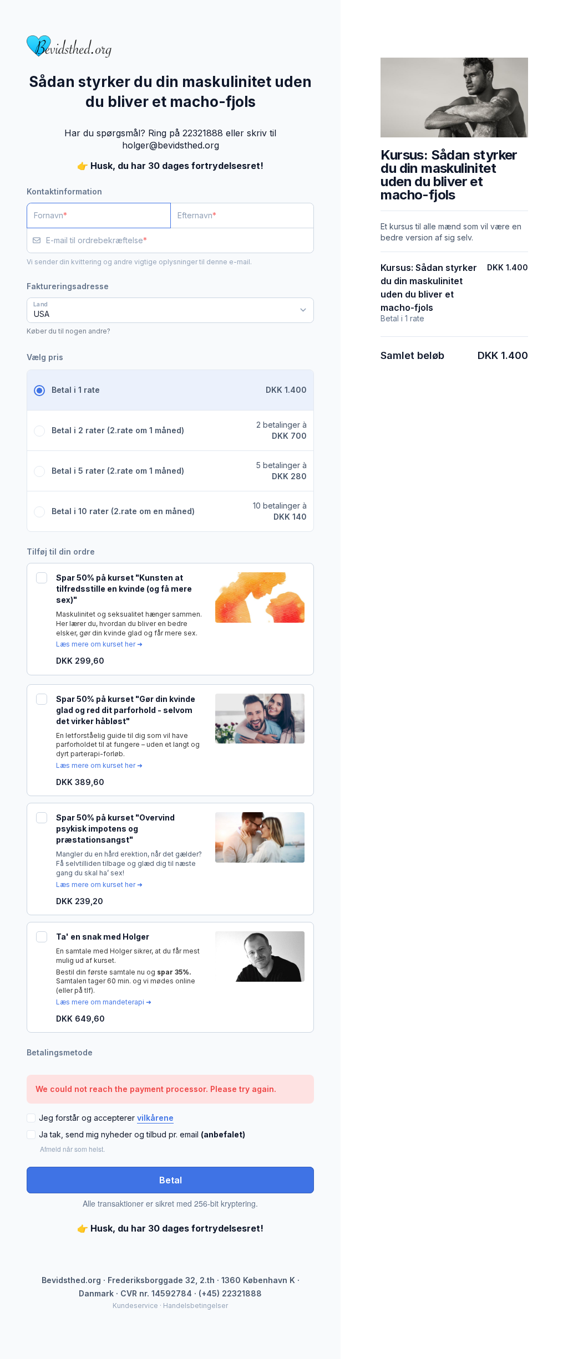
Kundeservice (135, 1305)
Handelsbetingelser (195, 1305)
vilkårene (155, 1117)
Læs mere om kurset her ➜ (99, 644)
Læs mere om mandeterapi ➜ (103, 1002)
